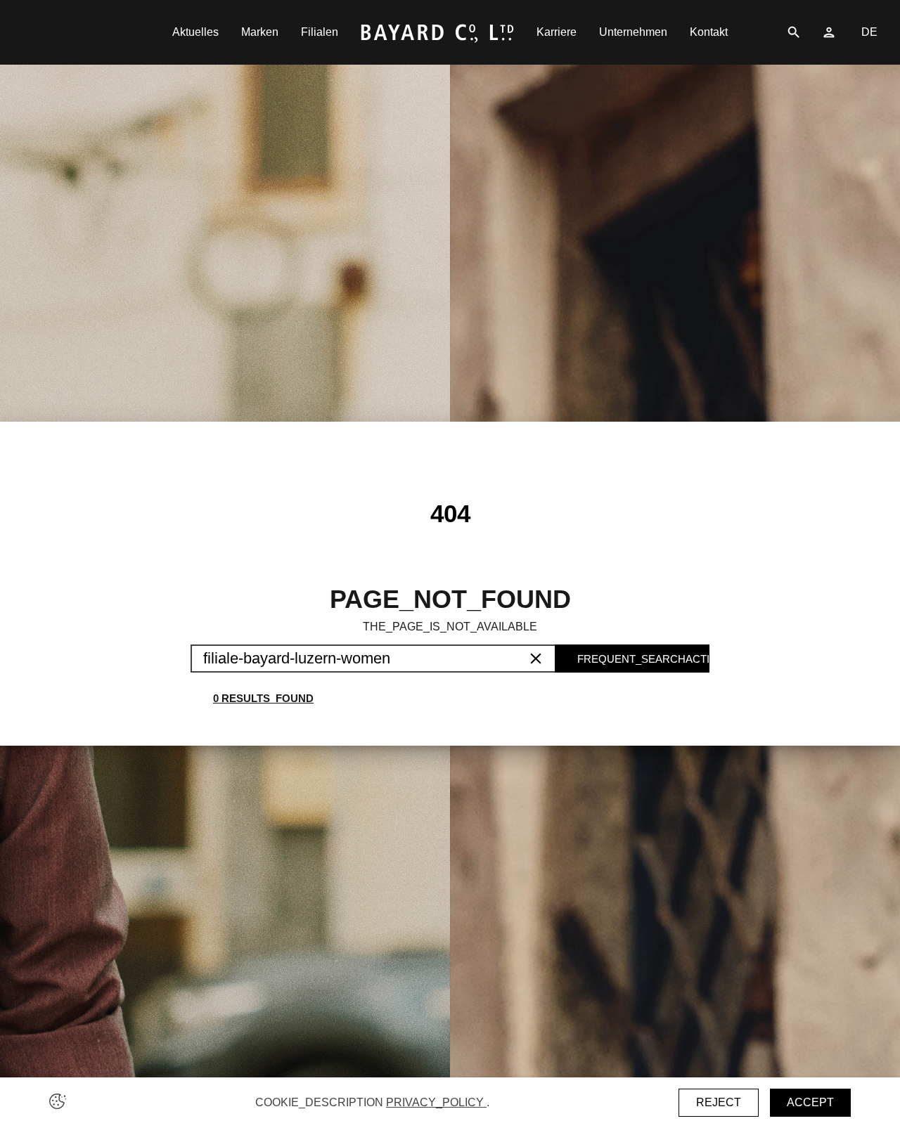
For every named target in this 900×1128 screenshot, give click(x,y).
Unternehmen (633, 32)
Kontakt (709, 32)
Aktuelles (195, 32)
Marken (259, 32)
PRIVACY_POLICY (436, 1102)
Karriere (556, 32)
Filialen (319, 32)
